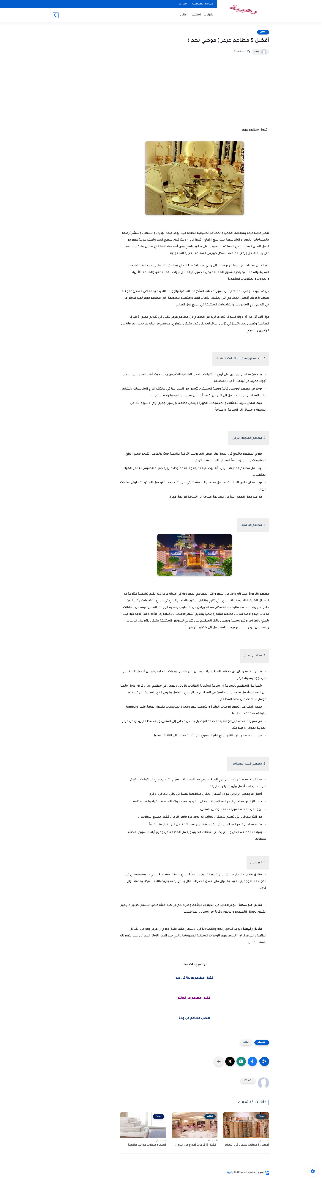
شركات (208, 15)
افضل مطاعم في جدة (194, 1018)
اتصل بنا (183, 4)
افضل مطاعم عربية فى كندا (195, 978)
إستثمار (195, 15)
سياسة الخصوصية (202, 4)
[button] (252, 1061)
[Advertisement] (194, 96)
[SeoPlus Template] (267, 1172)
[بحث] (56, 15)
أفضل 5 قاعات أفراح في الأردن (196, 1145)
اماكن (184, 15)
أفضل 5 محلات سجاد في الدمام (247, 1145)
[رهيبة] (244, 11)
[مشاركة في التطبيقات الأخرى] (218, 1061)
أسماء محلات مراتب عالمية (147, 1145)
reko (256, 52)
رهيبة (230, 1172)
